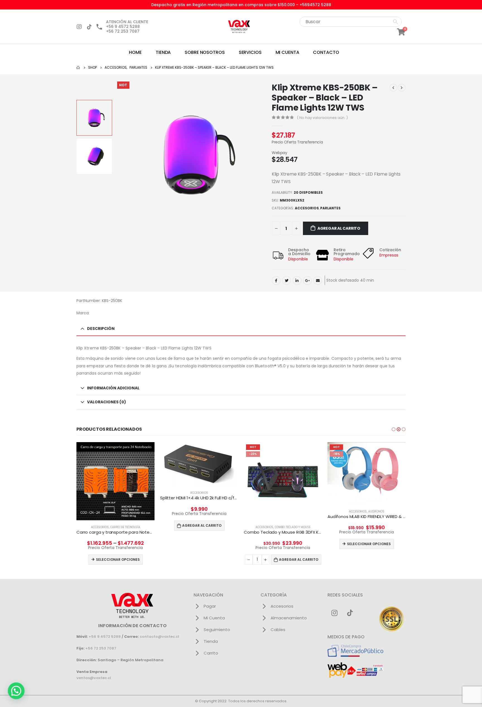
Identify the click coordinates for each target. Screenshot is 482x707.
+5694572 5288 (315, 5)
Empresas (388, 255)
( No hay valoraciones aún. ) (322, 117)
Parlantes (330, 208)
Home (135, 52)
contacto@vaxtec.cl (159, 636)
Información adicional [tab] (113, 388)
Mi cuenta (287, 52)
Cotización (390, 250)
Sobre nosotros (205, 52)
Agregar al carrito (338, 228)
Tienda (163, 52)
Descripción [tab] (101, 328)
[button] (393, 429)
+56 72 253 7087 (100, 648)
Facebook (276, 280)
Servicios (250, 52)
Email (317, 280)
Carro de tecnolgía (125, 527)
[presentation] (116, 155)
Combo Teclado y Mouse (292, 527)
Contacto (326, 52)
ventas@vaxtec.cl (93, 677)
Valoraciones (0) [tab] (106, 402)
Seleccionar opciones (118, 559)
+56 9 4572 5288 (105, 636)
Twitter (286, 280)
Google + (307, 280)
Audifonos (376, 511)
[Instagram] (79, 27)
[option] (94, 118)
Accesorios (307, 208)
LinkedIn (297, 280)
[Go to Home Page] (78, 67)
